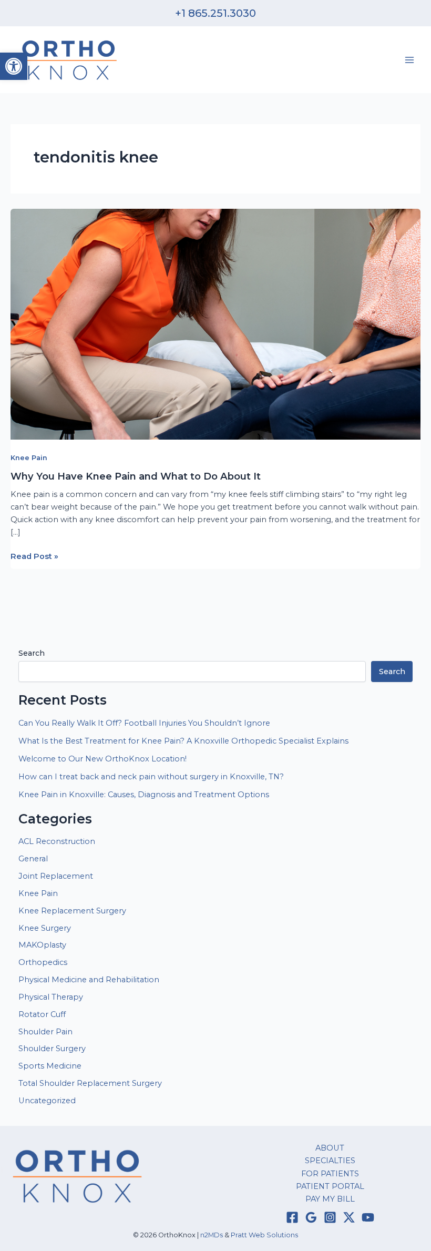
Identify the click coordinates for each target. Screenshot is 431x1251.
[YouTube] (368, 1217)
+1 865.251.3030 (215, 13)
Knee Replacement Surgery (72, 911)
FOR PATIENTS (330, 1173)
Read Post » (34, 557)
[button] (13, 66)
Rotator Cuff (42, 1014)
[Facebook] (292, 1217)
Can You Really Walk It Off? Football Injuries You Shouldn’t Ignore (144, 723)
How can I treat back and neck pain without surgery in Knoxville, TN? (151, 776)
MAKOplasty (42, 945)
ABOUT (329, 1148)
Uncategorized (47, 1100)
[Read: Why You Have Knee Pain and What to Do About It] (215, 323)
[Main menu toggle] (409, 60)
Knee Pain (29, 458)
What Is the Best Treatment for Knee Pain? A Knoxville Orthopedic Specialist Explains (183, 741)
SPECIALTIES (330, 1160)
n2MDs (211, 1235)
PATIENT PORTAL (330, 1186)
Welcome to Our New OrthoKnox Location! (102, 759)
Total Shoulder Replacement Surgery (90, 1083)
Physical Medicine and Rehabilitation (88, 979)
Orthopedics (42, 962)
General (33, 858)
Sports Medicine (49, 1066)
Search (31, 653)
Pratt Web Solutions (264, 1235)
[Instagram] (330, 1217)
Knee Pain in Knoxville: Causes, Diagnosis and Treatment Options (143, 794)
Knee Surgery (44, 928)
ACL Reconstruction (57, 841)
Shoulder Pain (45, 1031)
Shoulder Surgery (52, 1048)
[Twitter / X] (349, 1217)
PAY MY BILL (330, 1199)
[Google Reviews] (311, 1217)
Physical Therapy (50, 997)
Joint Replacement (55, 876)
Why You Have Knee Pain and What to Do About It (136, 476)
